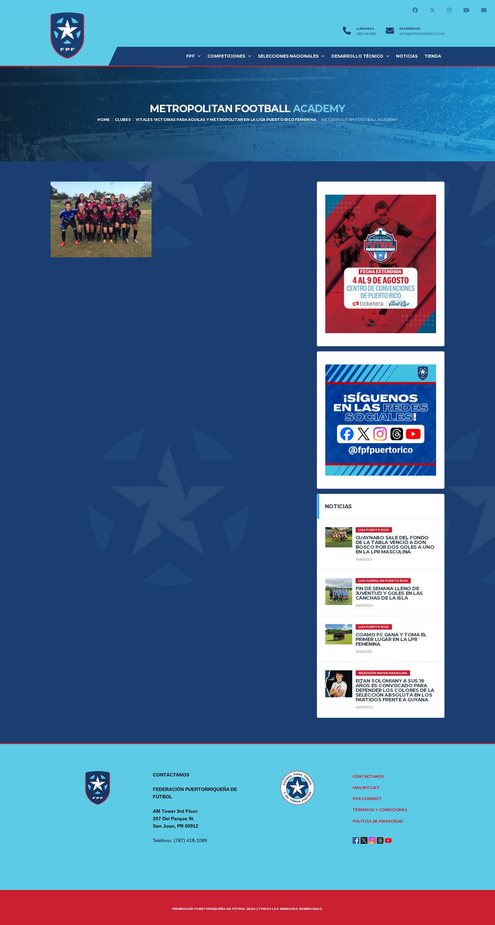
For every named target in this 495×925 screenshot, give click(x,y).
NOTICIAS (407, 56)
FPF (190, 56)
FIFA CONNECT (367, 798)
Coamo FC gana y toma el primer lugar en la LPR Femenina (391, 639)
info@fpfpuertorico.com (421, 34)
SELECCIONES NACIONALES (288, 56)
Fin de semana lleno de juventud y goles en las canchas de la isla (389, 593)
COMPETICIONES (226, 56)
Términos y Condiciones (380, 809)
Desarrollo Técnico (357, 56)
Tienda (432, 56)
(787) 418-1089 (366, 34)
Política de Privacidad (378, 821)
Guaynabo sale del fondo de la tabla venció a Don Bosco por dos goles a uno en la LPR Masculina (395, 545)
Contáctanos (368, 776)
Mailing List (366, 787)
